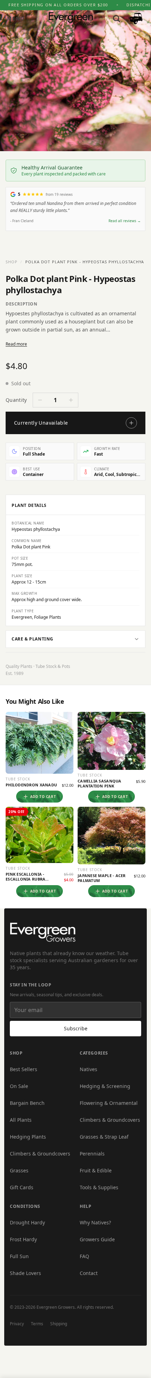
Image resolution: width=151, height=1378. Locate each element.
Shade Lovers (25, 1273)
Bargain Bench (27, 1103)
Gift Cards (21, 1187)
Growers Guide (97, 1239)
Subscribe (75, 1028)
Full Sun (19, 1256)
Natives (88, 1069)
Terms (37, 1324)
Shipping (58, 1324)
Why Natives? (95, 1222)
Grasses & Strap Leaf (104, 1136)
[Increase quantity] (71, 400)
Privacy (17, 1324)
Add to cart (43, 796)
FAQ (84, 1256)
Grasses (19, 1170)
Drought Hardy (27, 1222)
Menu (16, 18)
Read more (16, 344)
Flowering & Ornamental (109, 1103)
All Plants (21, 1119)
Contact (89, 1273)
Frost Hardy (23, 1239)
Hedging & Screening (105, 1086)
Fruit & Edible (96, 1170)
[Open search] (116, 18)
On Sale (19, 1086)
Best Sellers (23, 1069)
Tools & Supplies (99, 1187)
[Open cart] (135, 18)
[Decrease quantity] (40, 400)
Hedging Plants (28, 1136)
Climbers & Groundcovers (40, 1153)
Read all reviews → (125, 220)
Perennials (92, 1153)
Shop (12, 261)
